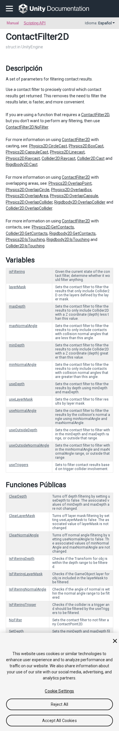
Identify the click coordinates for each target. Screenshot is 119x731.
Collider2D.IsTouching (25, 246)
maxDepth (17, 306)
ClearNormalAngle (24, 535)
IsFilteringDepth (21, 559)
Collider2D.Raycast (58, 158)
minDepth (17, 345)
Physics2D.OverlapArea (27, 195)
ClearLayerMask (22, 516)
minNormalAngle (22, 365)
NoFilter (15, 620)
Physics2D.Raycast (23, 158)
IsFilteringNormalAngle (27, 589)
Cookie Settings (59, 691)
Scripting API (35, 23)
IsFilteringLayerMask (25, 574)
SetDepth (16, 631)
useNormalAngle (22, 411)
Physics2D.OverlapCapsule (74, 195)
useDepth (17, 384)
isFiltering (17, 272)
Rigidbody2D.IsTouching (68, 239)
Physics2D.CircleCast (48, 146)
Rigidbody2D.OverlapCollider (79, 202)
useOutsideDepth (23, 430)
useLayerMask (21, 399)
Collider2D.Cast (91, 158)
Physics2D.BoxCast (86, 146)
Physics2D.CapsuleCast (27, 152)
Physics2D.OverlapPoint (70, 183)
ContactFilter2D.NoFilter (27, 127)
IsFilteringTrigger (22, 605)
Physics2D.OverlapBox (71, 189)
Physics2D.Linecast (67, 152)
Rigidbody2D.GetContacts (72, 233)
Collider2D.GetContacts (27, 233)
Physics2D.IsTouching (25, 239)
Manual (13, 23)
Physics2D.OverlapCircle (27, 189)
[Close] (114, 641)
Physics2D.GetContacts (53, 227)
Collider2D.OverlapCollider (29, 208)
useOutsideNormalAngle (29, 445)
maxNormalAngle (23, 326)
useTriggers (18, 465)
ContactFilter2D (95, 114)
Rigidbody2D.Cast (22, 164)
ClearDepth (18, 496)
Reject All (59, 704)
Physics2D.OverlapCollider (29, 202)
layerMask (17, 287)
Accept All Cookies (59, 720)
